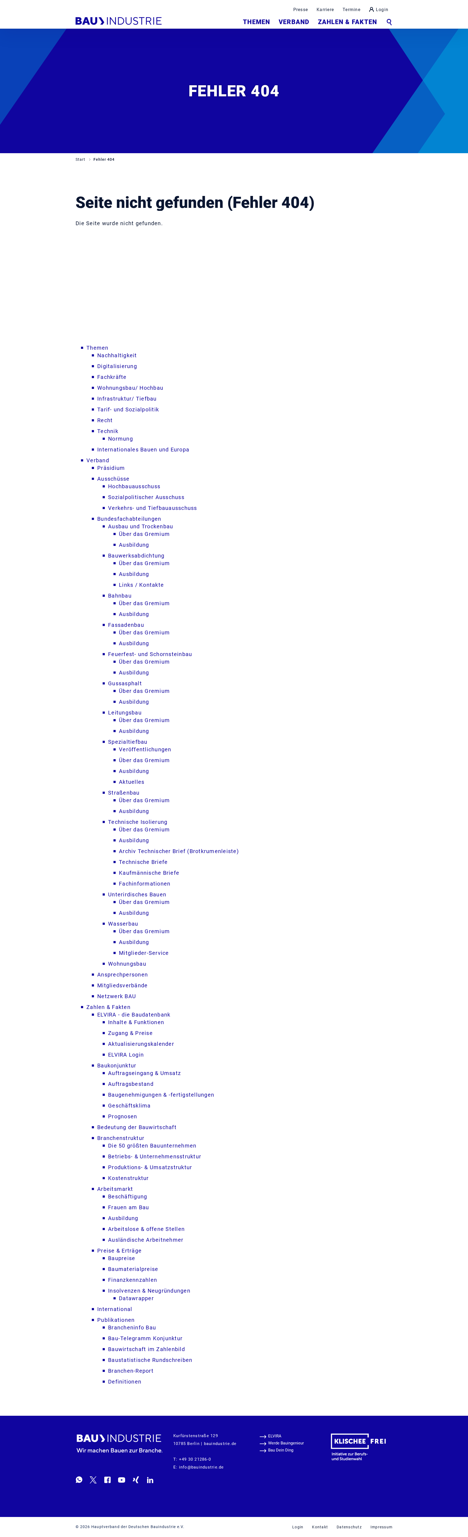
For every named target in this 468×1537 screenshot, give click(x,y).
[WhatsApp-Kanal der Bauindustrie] (79, 1479)
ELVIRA (274, 1436)
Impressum (381, 1527)
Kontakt (320, 1527)
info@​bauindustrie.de (201, 1467)
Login (382, 9)
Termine (351, 9)
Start (81, 159)
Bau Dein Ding (280, 1450)
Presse (300, 9)
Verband (294, 22)
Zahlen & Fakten (347, 22)
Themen (256, 22)
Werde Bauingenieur (286, 1443)
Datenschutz (349, 1527)
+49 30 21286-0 (195, 1459)
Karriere (325, 9)
